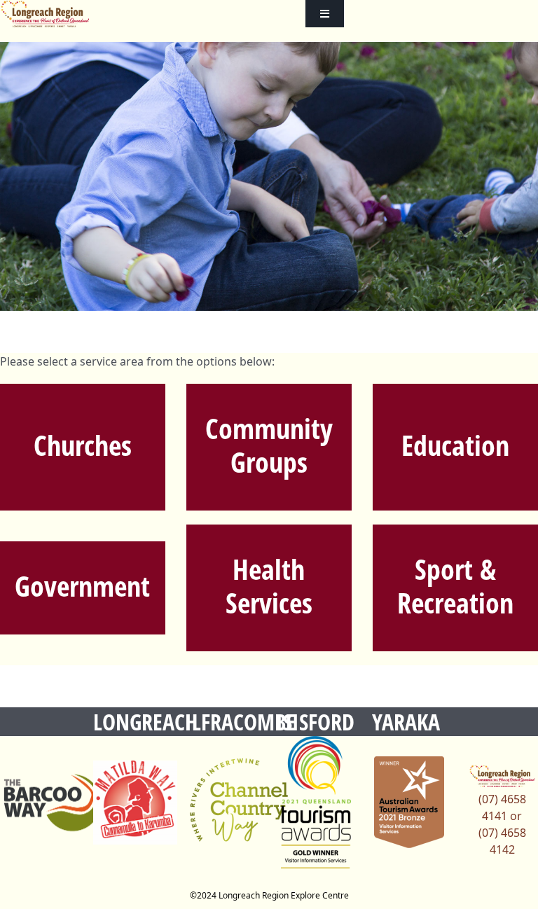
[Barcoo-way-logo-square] (52, 802)
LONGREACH (145, 722)
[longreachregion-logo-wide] (45, 14)
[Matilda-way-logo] (135, 803)
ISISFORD (315, 722)
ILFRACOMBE (240, 722)
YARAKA (406, 722)
